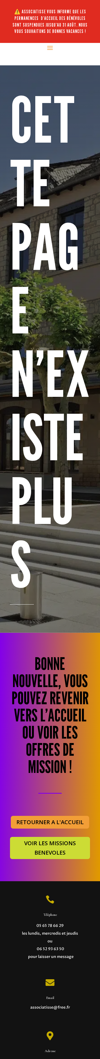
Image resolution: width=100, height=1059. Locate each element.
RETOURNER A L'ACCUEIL (50, 822)
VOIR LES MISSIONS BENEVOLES (50, 847)
